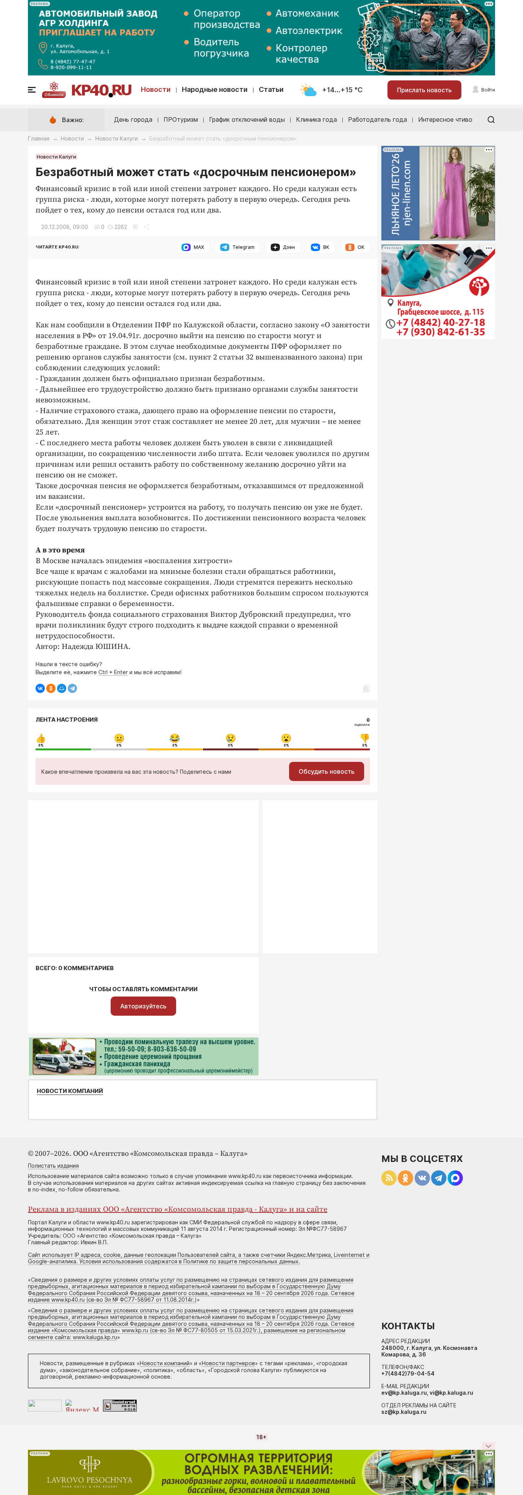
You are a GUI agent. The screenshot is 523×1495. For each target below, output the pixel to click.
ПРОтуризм (180, 119)
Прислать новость (424, 90)
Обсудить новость (327, 771)
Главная (38, 138)
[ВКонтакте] (40, 688)
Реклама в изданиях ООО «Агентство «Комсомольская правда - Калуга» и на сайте (177, 1209)
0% (41, 745)
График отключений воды (247, 119)
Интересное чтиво (445, 119)
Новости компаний (70, 1091)
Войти (488, 90)
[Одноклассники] (51, 688)
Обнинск (54, 94)
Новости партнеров (228, 1363)
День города (133, 119)
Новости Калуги (116, 138)
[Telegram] (72, 688)
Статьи (271, 89)
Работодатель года (377, 119)
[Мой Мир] (61, 688)
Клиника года (316, 119)
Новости (156, 89)
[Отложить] (135, 227)
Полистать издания (53, 1165)
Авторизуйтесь (143, 1006)
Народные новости (215, 89)
